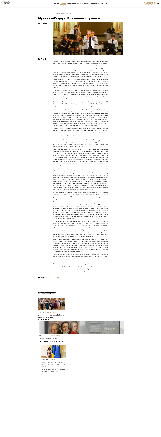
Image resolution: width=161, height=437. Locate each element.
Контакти (103, 3)
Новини (63, 3)
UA (158, 3)
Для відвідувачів (84, 3)
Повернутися (62, 13)
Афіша (56, 3)
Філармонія (71, 3)
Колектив (95, 3)
